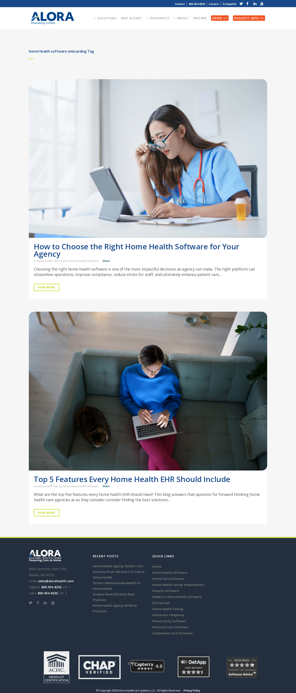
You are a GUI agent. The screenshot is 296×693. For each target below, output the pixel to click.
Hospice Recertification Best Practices (114, 597)
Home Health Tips (48, 261)
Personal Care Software (170, 627)
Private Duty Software (169, 621)
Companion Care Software (172, 633)
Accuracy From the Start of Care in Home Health (119, 574)
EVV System (161, 603)
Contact (180, 4)
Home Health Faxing (167, 609)
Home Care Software (168, 579)
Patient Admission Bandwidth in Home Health (116, 586)
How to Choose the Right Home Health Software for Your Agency (136, 250)
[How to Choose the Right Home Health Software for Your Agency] (148, 158)
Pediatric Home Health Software (177, 597)
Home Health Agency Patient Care (118, 566)
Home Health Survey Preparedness (178, 585)
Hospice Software (165, 591)
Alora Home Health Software (81, 261)
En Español (229, 4)
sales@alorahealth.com (56, 581)
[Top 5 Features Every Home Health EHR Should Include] (148, 391)
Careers (214, 4)
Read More (46, 287)
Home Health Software (169, 573)
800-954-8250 (51, 587)
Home (156, 566)
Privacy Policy (192, 690)
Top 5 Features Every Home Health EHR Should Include (132, 479)
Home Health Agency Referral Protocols (115, 608)
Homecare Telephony (168, 615)
